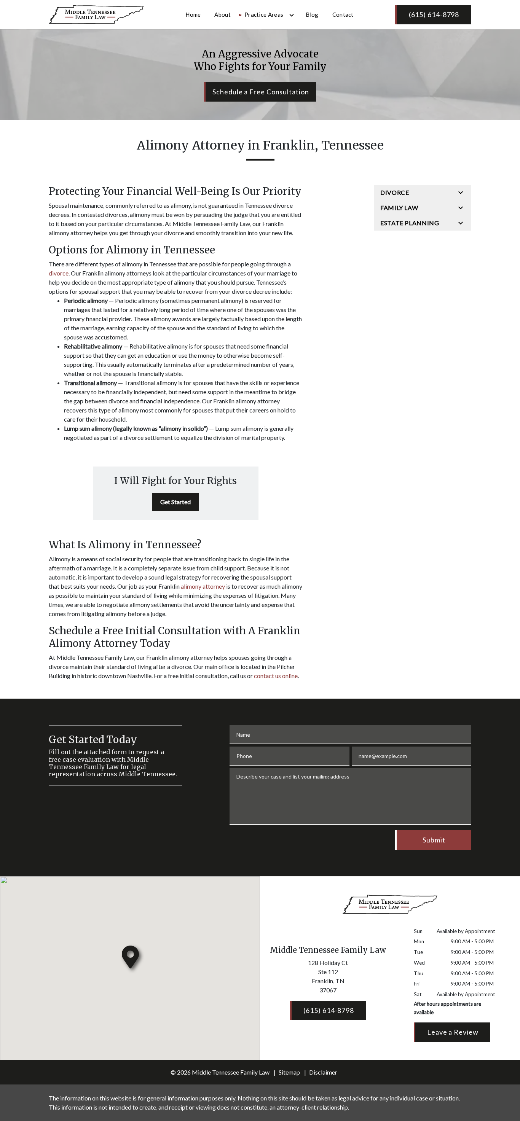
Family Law (399, 207)
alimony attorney (203, 586)
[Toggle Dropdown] (291, 15)
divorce (59, 273)
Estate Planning (409, 222)
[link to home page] (96, 13)
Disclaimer (323, 1072)
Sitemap (289, 1072)
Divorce (394, 192)
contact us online (276, 675)
